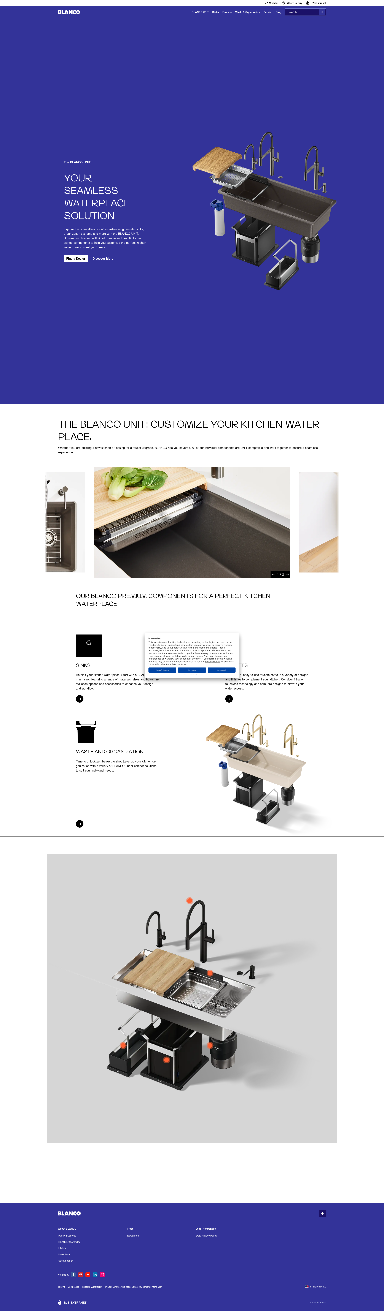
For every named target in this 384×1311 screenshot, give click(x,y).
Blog (278, 12)
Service (268, 12)
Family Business (67, 1235)
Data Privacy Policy (206, 1235)
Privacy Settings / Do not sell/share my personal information (133, 1287)
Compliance (73, 1286)
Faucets (227, 12)
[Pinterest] (80, 1274)
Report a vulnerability (92, 1286)
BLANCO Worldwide (69, 1242)
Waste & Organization (247, 12)
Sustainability (65, 1260)
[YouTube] (87, 1274)
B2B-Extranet (75, 1302)
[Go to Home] (69, 12)
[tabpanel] (192, 522)
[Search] (322, 12)
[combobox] (305, 12)
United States (318, 1286)
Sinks (215, 12)
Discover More (102, 258)
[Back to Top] (322, 1213)
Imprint (61, 1286)
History (62, 1248)
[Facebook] (73, 1274)
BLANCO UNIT (200, 12)
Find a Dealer (75, 258)
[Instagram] (102, 1274)
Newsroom (133, 1235)
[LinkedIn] (95, 1274)
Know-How (64, 1254)
